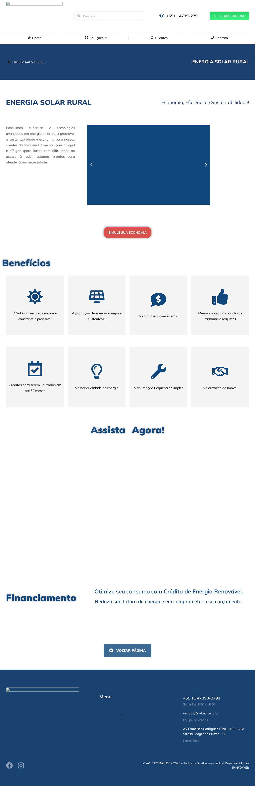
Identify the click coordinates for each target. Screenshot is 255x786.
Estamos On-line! (232, 16)
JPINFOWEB (240, 767)
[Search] (79, 16)
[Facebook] (9, 765)
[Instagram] (21, 765)
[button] (91, 164)
